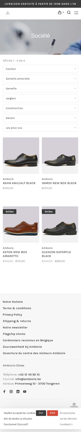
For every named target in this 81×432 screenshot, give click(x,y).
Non (52, 413)
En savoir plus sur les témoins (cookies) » (68, 419)
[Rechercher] (69, 13)
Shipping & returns (17, 321)
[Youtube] (24, 392)
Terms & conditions (17, 308)
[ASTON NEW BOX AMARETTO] (21, 225)
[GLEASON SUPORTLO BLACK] (60, 225)
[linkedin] (17, 392)
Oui (41, 413)
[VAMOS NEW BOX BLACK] (60, 156)
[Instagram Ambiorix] (11, 392)
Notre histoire (13, 301)
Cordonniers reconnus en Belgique (28, 340)
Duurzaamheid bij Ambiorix (22, 346)
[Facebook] (4, 392)
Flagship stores (14, 334)
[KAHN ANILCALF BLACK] (21, 156)
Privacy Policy (12, 314)
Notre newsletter (15, 327)
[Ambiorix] (74, 405)
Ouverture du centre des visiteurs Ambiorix (34, 353)
